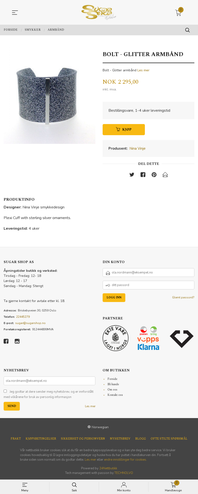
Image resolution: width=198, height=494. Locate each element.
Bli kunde (113, 384)
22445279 (23, 317)
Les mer (143, 70)
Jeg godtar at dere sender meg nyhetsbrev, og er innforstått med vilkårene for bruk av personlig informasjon (48, 394)
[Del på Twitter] (131, 175)
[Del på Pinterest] (154, 175)
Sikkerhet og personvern (83, 438)
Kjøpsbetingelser (41, 438)
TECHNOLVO (123, 473)
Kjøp (127, 129)
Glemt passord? (183, 297)
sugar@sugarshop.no (30, 323)
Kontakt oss (115, 395)
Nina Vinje (137, 148)
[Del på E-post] (165, 175)
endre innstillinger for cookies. (125, 459)
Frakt (16, 438)
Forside (112, 379)
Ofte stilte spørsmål (169, 438)
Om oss (112, 389)
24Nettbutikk (108, 468)
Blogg (140, 438)
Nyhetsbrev (120, 438)
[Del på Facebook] (143, 175)
